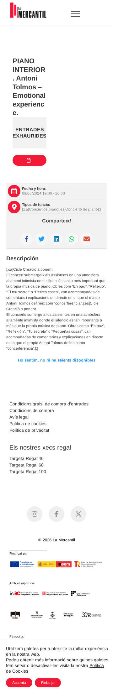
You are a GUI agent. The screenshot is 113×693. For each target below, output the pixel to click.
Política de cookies (27, 423)
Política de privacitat (29, 430)
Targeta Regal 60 (26, 464)
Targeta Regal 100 (27, 471)
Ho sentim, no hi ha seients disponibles (56, 360)
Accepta (19, 682)
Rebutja (48, 682)
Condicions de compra (31, 410)
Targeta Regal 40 (26, 458)
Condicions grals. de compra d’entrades (49, 403)
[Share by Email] (86, 239)
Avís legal (19, 416)
